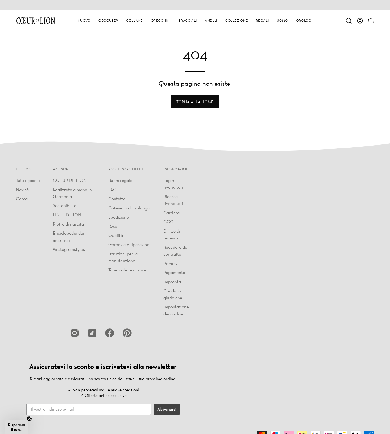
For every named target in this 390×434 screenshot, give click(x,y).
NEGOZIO (24, 169)
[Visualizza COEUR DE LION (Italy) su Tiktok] (92, 333)
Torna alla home (195, 101)
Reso (112, 226)
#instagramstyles (69, 249)
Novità (22, 189)
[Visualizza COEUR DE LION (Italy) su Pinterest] (127, 333)
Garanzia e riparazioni (129, 244)
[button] (84, 20)
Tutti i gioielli (28, 180)
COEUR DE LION (69, 180)
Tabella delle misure (127, 269)
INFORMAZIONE (177, 169)
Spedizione (118, 217)
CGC (168, 221)
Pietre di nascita (68, 223)
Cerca (22, 198)
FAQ (112, 189)
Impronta (172, 281)
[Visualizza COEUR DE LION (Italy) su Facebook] (109, 333)
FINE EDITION (67, 214)
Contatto (116, 198)
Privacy (170, 263)
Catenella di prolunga (129, 207)
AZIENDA (60, 169)
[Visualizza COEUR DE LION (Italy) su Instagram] (74, 333)
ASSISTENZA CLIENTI (125, 169)
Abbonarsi (166, 409)
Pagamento (174, 272)
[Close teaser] (29, 418)
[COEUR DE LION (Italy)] (36, 20)
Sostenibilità (64, 205)
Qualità (115, 235)
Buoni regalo (120, 180)
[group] (195, 5)
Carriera (171, 212)
